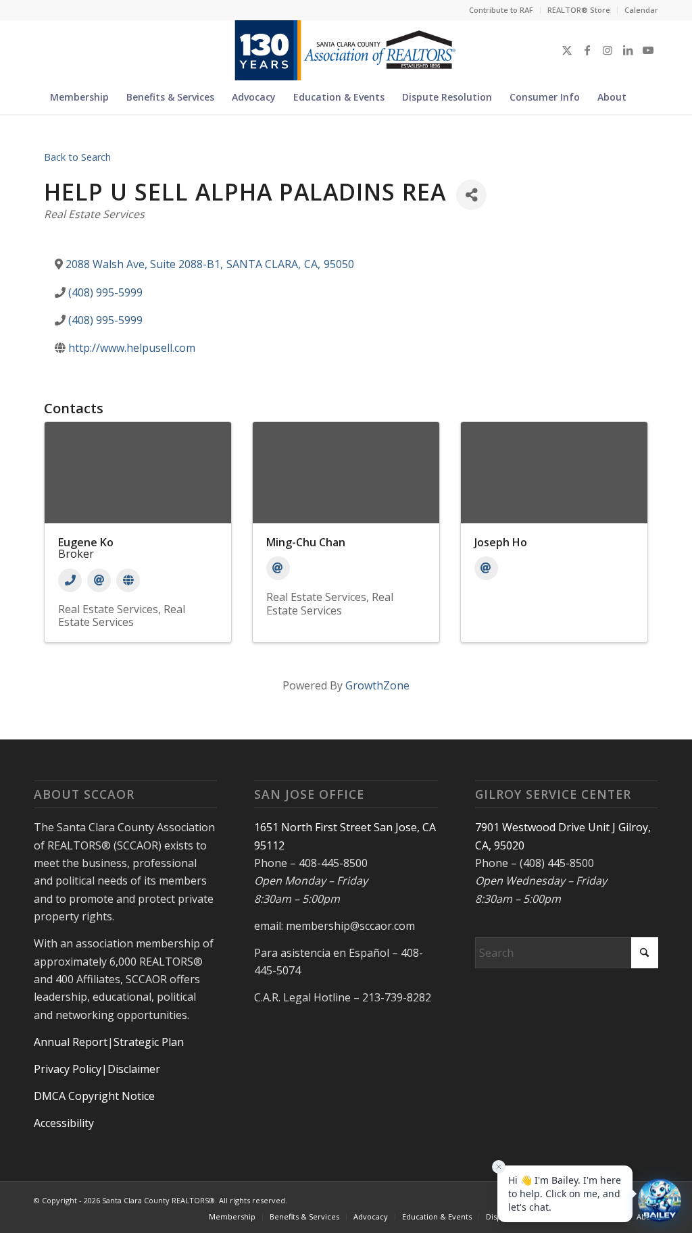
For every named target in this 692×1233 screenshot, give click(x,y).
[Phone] (70, 580)
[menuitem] (501, 10)
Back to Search (77, 157)
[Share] (471, 195)
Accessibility (64, 1123)
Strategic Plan (149, 1041)
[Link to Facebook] (587, 50)
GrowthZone (377, 685)
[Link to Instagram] (607, 50)
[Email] (99, 580)
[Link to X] (567, 50)
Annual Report (70, 1041)
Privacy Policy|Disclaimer (97, 1068)
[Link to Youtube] (648, 50)
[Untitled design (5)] (345, 50)
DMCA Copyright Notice (94, 1095)
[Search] (643, 97)
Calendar (641, 10)
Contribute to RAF (501, 10)
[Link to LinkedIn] (628, 50)
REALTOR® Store (578, 10)
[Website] (128, 580)
